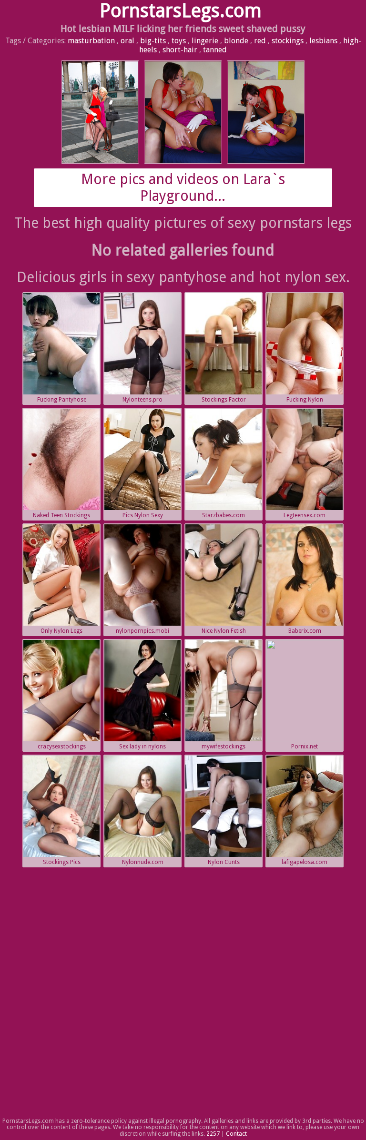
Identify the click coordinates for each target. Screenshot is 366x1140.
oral (127, 40)
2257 (213, 1133)
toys (179, 40)
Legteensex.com (304, 515)
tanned (215, 49)
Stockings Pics (62, 862)
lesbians (323, 40)
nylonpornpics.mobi (142, 631)
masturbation (91, 40)
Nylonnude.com (142, 862)
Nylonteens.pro (142, 399)
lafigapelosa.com (304, 862)
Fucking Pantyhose (61, 399)
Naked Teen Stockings (61, 515)
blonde (236, 40)
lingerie (205, 40)
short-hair (180, 49)
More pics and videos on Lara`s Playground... (183, 187)
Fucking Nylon (304, 399)
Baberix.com (304, 631)
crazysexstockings (62, 746)
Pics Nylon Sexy (142, 515)
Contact (236, 1133)
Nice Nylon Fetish (224, 631)
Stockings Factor (224, 399)
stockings (288, 40)
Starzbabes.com (223, 515)
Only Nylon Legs (61, 631)
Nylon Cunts (224, 862)
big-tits (153, 40)
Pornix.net (304, 746)
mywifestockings (223, 746)
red (260, 40)
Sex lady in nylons (142, 746)
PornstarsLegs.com (181, 10)
